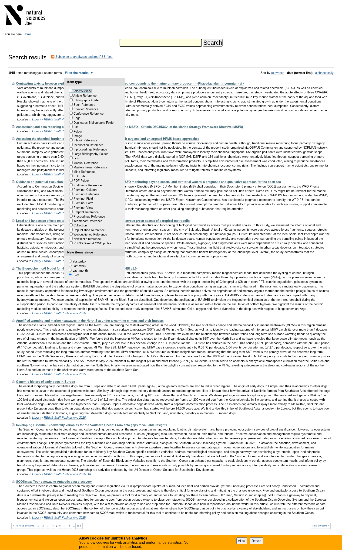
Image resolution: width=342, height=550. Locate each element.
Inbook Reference (85, 140)
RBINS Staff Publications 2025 (65, 374)
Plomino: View (83, 207)
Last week (79, 266)
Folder (78, 131)
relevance (277, 73)
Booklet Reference (86, 109)
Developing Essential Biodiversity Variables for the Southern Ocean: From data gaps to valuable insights (91, 425)
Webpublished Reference (90, 234)
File (76, 127)
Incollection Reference (89, 145)
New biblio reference (87, 239)
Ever (76, 275)
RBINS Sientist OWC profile (92, 243)
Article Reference (85, 95)
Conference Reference (89, 113)
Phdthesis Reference (88, 185)
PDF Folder (81, 180)
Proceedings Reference (89, 216)
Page (77, 118)
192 (79, 525)
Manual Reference (86, 163)
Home (27, 34)
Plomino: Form (83, 203)
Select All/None (82, 91)
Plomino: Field (83, 198)
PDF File (79, 176)
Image (78, 136)
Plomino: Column (85, 189)
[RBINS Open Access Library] (27, 16)
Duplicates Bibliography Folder (94, 122)
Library (36, 119)
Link (76, 158)
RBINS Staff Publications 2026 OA (67, 474)
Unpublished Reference (89, 230)
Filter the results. (77, 73)
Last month (80, 270)
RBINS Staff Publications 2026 (65, 313)
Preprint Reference (86, 212)
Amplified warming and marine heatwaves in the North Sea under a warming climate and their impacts (90, 320)
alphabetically (324, 73)
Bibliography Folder (86, 100)
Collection (80, 225)
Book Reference (84, 104)
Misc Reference (84, 172)
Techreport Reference (88, 221)
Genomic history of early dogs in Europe (45, 381)
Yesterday (79, 261)
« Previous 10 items (23, 525)
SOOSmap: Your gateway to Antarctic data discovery (54, 481)
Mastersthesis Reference (90, 167)
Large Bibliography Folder (91, 154)
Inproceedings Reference (90, 149)
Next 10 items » (320, 525)
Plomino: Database (86, 194)
